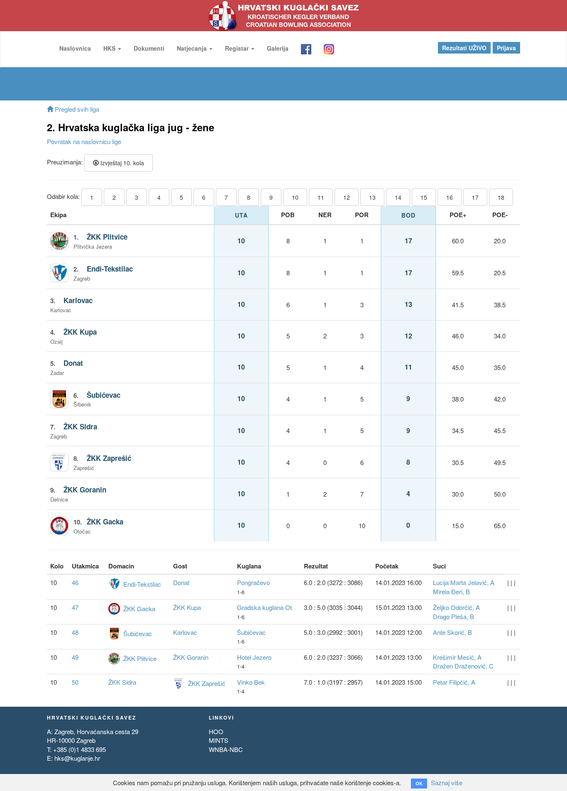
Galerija (277, 48)
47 (75, 607)
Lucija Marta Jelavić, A (463, 582)
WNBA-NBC (226, 749)
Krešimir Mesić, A (457, 657)
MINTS (218, 740)
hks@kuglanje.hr (77, 758)
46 (75, 582)
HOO (216, 731)
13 (372, 197)
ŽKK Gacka (105, 522)
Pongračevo (253, 582)
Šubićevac (103, 395)
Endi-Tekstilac (110, 269)
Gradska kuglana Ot (264, 607)
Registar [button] (237, 48)
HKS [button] (110, 48)
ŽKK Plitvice (107, 237)
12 (346, 197)
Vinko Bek (251, 682)
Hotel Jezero (254, 657)
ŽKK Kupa (80, 332)
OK (419, 783)
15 (423, 197)
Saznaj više (446, 782)
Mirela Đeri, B (451, 591)
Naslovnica (75, 48)
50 (75, 682)
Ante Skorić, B (452, 632)
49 (75, 657)
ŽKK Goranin (85, 490)
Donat (73, 363)
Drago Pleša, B (453, 616)
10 (295, 197)
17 (475, 197)
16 (449, 197)
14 (398, 197)
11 (321, 197)
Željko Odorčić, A (456, 607)
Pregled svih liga (76, 109)
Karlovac (78, 300)
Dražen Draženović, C (463, 665)
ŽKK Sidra (80, 426)
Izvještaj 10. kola (121, 163)
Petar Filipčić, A (454, 682)
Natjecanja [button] (192, 48)
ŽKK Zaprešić (109, 458)
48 (75, 632)
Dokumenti (149, 48)
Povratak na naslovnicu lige (84, 141)
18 (501, 197)
